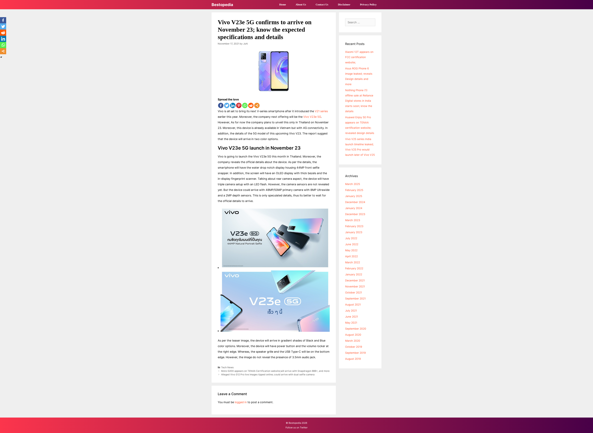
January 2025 (353, 196)
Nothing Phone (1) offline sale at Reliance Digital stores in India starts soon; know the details (359, 101)
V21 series (321, 111)
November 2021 (355, 286)
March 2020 (352, 340)
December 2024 (355, 202)
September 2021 (355, 298)
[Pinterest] (239, 105)
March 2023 (352, 220)
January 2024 (353, 208)
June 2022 (351, 244)
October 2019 (353, 346)
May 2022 (351, 250)
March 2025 (352, 184)
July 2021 (351, 310)
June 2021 (351, 316)
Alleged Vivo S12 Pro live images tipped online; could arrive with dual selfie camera (268, 374)
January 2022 (353, 274)
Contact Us (322, 4)
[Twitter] (226, 105)
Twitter (304, 427)
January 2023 (353, 232)
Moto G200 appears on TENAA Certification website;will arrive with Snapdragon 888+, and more (275, 370)
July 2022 (351, 238)
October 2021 (353, 292)
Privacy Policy (368, 4)
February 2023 (354, 226)
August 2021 (353, 304)
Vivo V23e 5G (312, 116)
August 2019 (353, 358)
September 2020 (355, 328)
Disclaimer (344, 4)
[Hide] (1, 57)
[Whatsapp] (245, 105)
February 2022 (354, 268)
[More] (257, 105)
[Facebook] (220, 105)
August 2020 (353, 334)
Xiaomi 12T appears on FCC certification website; (359, 57)
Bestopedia (222, 4)
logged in (241, 402)
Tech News (227, 367)
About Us (301, 4)
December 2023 (355, 214)
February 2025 (354, 190)
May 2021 (351, 322)
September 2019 (355, 352)
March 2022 (352, 262)
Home (282, 4)
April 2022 (351, 256)
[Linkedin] (233, 105)
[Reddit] (251, 105)
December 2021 (355, 280)
